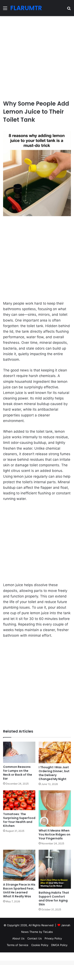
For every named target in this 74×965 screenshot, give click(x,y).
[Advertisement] (37, 56)
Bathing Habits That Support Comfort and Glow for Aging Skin (54, 898)
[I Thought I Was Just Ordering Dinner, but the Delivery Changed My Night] (55, 752)
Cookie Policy (39, 945)
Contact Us (34, 938)
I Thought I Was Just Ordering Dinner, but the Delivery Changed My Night (54, 773)
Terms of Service (17, 945)
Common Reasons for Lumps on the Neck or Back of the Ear (17, 773)
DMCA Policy (59, 945)
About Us (18, 938)
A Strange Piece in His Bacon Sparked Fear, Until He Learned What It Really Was (19, 890)
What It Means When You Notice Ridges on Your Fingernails (54, 834)
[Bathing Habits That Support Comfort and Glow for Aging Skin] (55, 869)
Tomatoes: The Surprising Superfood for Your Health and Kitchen (19, 820)
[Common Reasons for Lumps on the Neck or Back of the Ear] (19, 752)
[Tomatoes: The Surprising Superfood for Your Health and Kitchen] (19, 800)
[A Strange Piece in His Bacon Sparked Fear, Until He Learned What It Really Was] (19, 865)
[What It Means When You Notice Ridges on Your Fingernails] (55, 808)
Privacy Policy (53, 938)
